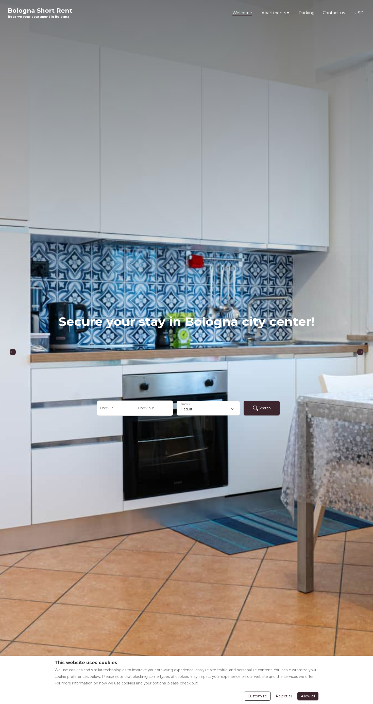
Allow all (308, 696)
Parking (307, 12)
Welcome (242, 12)
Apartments (275, 12)
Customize (257, 696)
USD (359, 12)
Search (265, 408)
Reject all (284, 696)
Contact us (334, 12)
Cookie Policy (211, 683)
